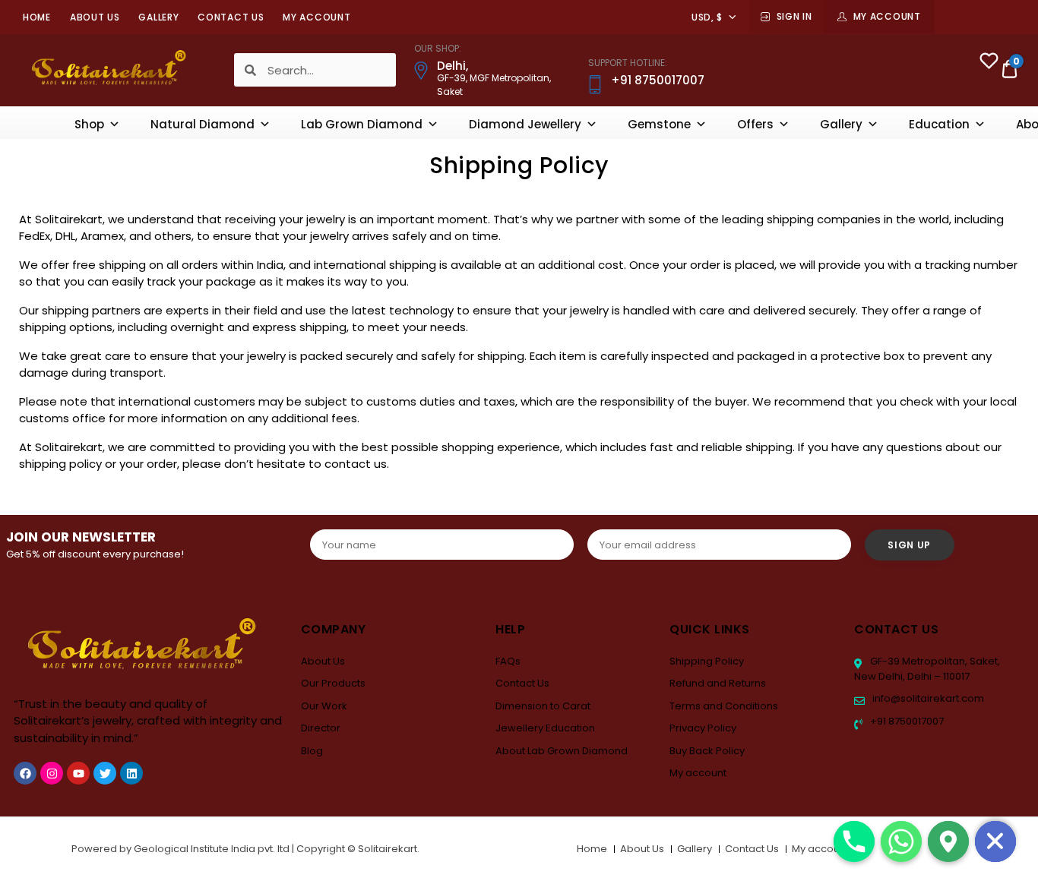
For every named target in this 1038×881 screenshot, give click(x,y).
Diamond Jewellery (525, 124)
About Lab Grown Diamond (561, 751)
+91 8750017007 (906, 721)
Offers (755, 124)
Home (37, 17)
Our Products (333, 683)
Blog (312, 751)
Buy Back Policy (707, 751)
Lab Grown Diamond (361, 124)
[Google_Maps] (948, 841)
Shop (89, 124)
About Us (95, 17)
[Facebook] (25, 773)
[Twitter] (104, 773)
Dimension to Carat (542, 706)
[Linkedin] (131, 773)
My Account (887, 16)
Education (939, 124)
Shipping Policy (706, 661)
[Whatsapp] (901, 841)
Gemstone (659, 124)
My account (316, 17)
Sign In (794, 16)
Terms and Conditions (723, 706)
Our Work (324, 706)
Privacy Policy (702, 728)
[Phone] (854, 841)
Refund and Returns (717, 683)
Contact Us (231, 17)
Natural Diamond (202, 124)
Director (320, 728)
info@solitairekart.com (927, 698)
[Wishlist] (989, 63)
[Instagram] (51, 773)
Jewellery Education (545, 728)
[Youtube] (78, 773)
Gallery (158, 17)
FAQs (508, 661)
